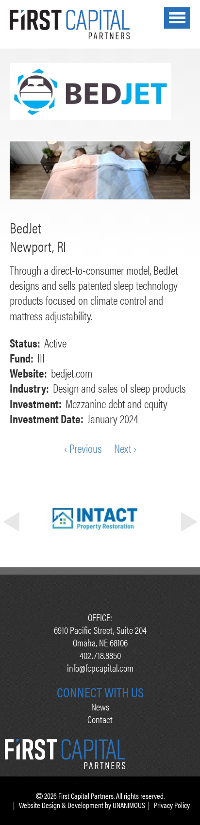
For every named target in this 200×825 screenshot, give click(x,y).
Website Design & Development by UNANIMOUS (82, 804)
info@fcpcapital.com (100, 667)
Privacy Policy (172, 804)
